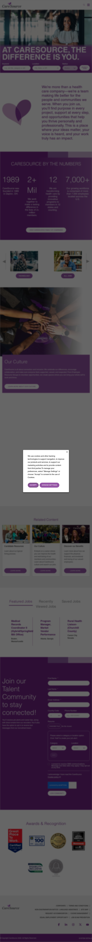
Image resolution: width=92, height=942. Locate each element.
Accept (33, 485)
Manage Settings (49, 485)
